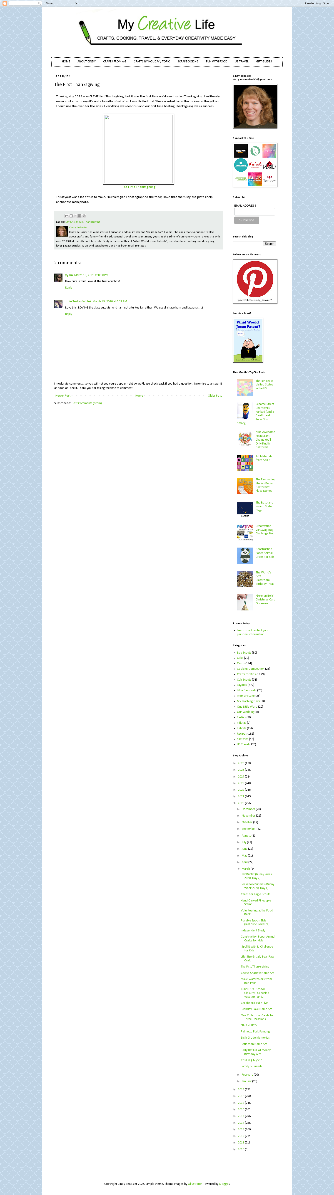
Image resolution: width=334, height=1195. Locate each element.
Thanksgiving (92, 222)
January (247, 1081)
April (245, 862)
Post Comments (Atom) (87, 403)
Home (139, 396)
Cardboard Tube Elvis (254, 1003)
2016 (241, 1109)
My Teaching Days (248, 701)
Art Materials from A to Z (264, 458)
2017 (241, 1103)
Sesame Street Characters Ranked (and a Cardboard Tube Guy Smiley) (255, 413)
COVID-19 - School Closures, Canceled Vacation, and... (255, 993)
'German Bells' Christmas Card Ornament (266, 599)
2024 (241, 776)
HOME (66, 61)
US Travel (243, 744)
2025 (241, 770)
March (246, 869)
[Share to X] (75, 216)
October (247, 822)
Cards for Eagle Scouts (255, 894)
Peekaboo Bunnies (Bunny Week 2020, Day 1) (257, 886)
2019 (241, 1089)
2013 (241, 1129)
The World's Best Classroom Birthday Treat (265, 578)
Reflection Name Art (254, 1044)
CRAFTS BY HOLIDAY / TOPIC (152, 61)
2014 (241, 1123)
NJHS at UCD (249, 1025)
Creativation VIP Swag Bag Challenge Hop (265, 530)
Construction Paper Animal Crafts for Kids (265, 553)
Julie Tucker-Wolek (78, 301)
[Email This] (67, 216)
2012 (241, 1136)
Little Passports (247, 690)
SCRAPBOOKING (188, 61)
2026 (241, 763)
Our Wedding (246, 712)
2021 (241, 796)
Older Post (215, 396)
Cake (240, 658)
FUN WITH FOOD (216, 61)
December (249, 809)
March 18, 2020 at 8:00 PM (91, 275)
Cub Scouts (244, 679)
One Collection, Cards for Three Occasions (257, 1017)
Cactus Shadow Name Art (257, 973)
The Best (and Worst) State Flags (264, 506)
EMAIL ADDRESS (245, 205)
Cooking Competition (250, 669)
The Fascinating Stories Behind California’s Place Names (266, 485)
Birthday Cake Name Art (256, 1009)
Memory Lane (246, 696)
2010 (241, 1149)
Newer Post (62, 396)
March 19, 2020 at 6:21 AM (110, 301)
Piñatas (241, 723)
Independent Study (253, 930)
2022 (241, 790)
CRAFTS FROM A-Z (114, 61)
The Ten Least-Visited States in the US (265, 384)
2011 (241, 1142)
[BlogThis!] (71, 216)
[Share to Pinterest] (84, 216)
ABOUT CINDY (86, 61)
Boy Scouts (244, 652)
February (248, 1074)
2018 (241, 1096)
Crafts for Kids (246, 674)
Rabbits (241, 728)
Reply (68, 287)
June (245, 849)
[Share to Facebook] (79, 216)
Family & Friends (251, 1066)
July (244, 842)
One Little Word (247, 707)
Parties (241, 717)
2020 (241, 803)
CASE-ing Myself (251, 1060)
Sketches (242, 739)
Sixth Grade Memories (255, 1037)
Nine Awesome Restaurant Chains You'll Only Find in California (265, 439)
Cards (241, 663)
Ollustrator (195, 1184)
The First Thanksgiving (138, 187)
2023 (241, 783)
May (245, 855)
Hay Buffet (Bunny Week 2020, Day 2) (256, 876)
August (247, 835)
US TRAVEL (242, 61)
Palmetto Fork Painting (255, 1031)
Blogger (224, 1184)
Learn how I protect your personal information (253, 632)
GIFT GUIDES (264, 61)
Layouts (70, 222)
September (249, 829)
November (249, 815)
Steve (79, 222)
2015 (241, 1116)
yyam (69, 275)
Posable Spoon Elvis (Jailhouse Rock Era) (255, 922)
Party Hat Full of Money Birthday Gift (256, 1052)
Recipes (242, 734)
